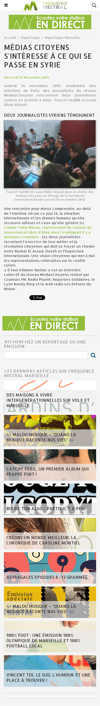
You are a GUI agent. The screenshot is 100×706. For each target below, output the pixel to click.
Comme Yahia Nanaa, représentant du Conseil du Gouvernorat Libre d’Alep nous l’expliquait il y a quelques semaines (48, 232)
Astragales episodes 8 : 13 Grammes (46, 577)
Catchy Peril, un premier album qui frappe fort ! (47, 471)
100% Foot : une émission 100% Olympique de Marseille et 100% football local (43, 640)
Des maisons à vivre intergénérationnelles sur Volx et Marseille (48, 400)
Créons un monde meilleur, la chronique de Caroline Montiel (43, 540)
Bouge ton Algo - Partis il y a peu (45, 508)
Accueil (10, 37)
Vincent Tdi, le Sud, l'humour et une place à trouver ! (48, 677)
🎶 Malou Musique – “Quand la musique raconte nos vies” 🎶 (41, 437)
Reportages (30, 37)
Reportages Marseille (62, 37)
